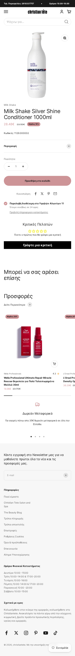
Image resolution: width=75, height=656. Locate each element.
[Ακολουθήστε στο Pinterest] (35, 633)
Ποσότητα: (10, 159)
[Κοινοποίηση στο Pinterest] (48, 193)
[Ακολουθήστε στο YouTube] (45, 633)
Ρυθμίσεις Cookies (14, 536)
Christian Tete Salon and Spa (17, 504)
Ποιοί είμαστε (11, 496)
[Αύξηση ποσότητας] (23, 166)
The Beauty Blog (13, 512)
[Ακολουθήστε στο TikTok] (55, 633)
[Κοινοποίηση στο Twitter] (42, 193)
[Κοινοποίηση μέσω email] (55, 193)
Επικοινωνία (11, 548)
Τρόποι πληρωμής (13, 518)
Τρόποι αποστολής (14, 524)
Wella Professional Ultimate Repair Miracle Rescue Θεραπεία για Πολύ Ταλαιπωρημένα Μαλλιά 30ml (29, 381)
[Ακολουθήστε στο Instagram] (26, 633)
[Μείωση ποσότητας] (9, 166)
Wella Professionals (12, 373)
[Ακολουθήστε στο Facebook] (6, 633)
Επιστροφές (10, 530)
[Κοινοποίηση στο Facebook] (35, 193)
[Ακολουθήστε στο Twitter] (16, 633)
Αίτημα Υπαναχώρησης (16, 554)
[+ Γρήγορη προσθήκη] (54, 363)
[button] (66, 22)
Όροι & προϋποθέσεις (15, 542)
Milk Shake (10, 104)
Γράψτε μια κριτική (37, 245)
